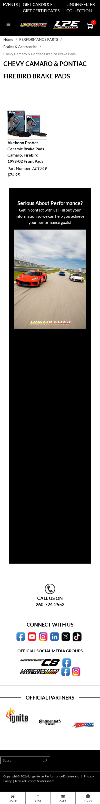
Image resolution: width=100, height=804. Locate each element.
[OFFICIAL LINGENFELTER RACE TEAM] (65, 671)
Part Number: (27, 158)
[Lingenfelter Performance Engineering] (33, 24)
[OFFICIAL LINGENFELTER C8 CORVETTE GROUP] (66, 662)
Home (8, 39)
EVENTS (10, 4)
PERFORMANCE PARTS (38, 39)
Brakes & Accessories (20, 46)
